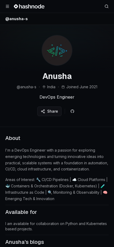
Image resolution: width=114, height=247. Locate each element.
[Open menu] (7, 6)
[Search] (106, 6)
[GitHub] (72, 111)
